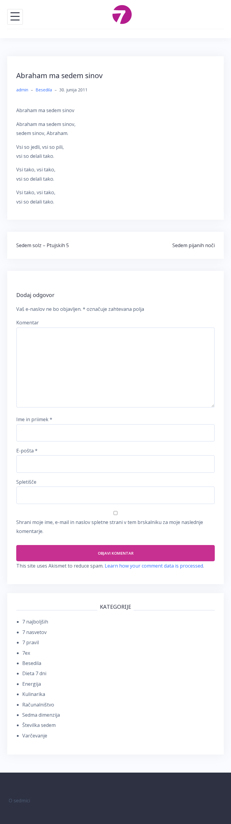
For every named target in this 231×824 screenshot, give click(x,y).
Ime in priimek (34, 419)
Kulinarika (33, 694)
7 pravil (30, 642)
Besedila (43, 90)
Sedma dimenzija (41, 715)
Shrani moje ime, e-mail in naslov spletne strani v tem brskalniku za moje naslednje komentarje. (109, 527)
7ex (26, 653)
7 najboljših (35, 621)
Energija (31, 684)
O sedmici (19, 800)
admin (22, 90)
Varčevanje (34, 735)
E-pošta (27, 450)
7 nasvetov (34, 632)
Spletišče (26, 482)
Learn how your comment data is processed (154, 565)
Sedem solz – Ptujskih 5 (42, 245)
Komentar (27, 322)
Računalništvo (38, 704)
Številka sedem (39, 725)
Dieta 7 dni (34, 673)
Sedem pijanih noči (193, 245)
